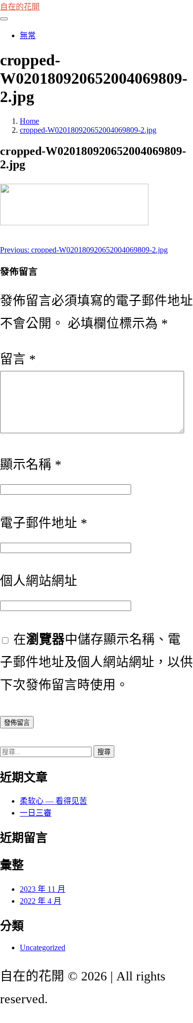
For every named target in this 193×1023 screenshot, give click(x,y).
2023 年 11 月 (42, 889)
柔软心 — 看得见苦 (53, 801)
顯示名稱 (30, 465)
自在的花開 (20, 6)
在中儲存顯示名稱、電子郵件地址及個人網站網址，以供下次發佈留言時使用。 (96, 662)
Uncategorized (42, 947)
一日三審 (35, 813)
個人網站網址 (38, 581)
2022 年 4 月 (40, 901)
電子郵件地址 (43, 523)
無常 (28, 35)
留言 (18, 359)
